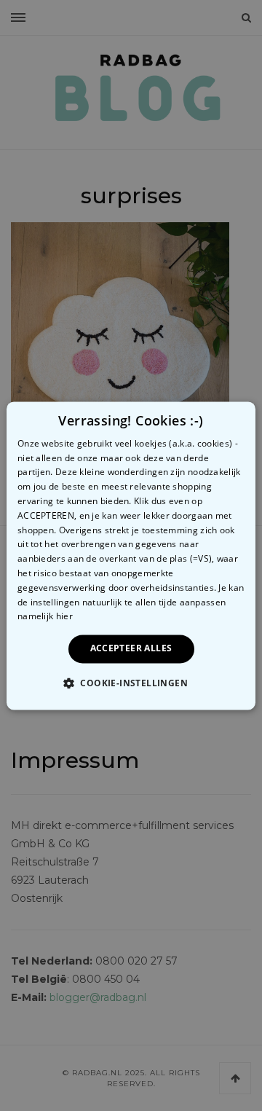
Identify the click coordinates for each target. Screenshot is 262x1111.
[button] (131, 682)
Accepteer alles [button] (131, 649)
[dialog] (131, 555)
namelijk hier (45, 617)
